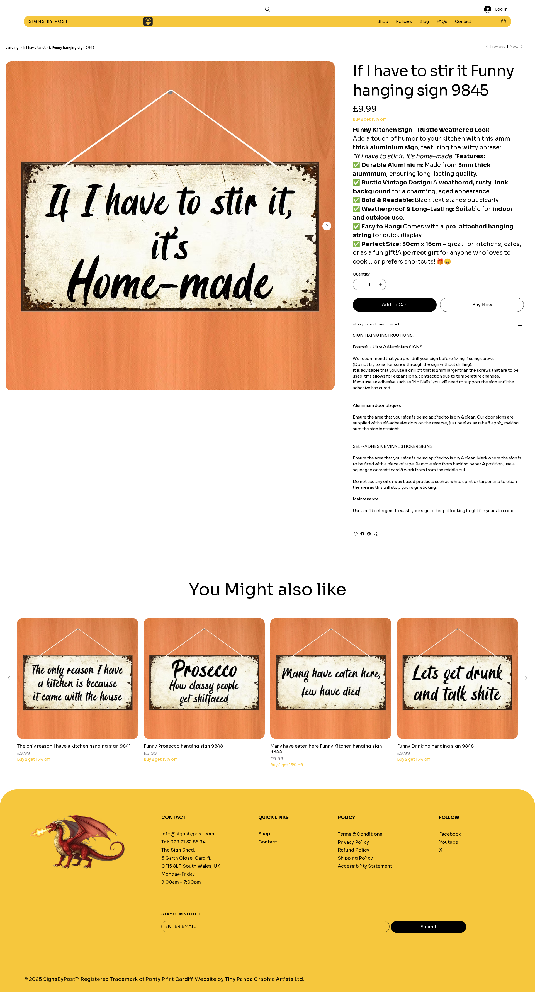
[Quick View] (77, 678)
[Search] (267, 9)
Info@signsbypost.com (187, 834)
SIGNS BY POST (49, 21)
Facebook (450, 834)
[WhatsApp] (355, 533)
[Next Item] (326, 226)
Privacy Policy (353, 842)
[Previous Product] (9, 678)
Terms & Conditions (360, 834)
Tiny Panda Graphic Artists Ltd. (264, 979)
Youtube (448, 842)
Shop (264, 834)
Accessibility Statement (365, 866)
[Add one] (380, 284)
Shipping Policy (355, 858)
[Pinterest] (369, 533)
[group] (267, 693)
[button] (404, 21)
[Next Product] (526, 678)
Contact (267, 842)
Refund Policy (353, 850)
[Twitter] (375, 533)
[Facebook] (362, 533)
